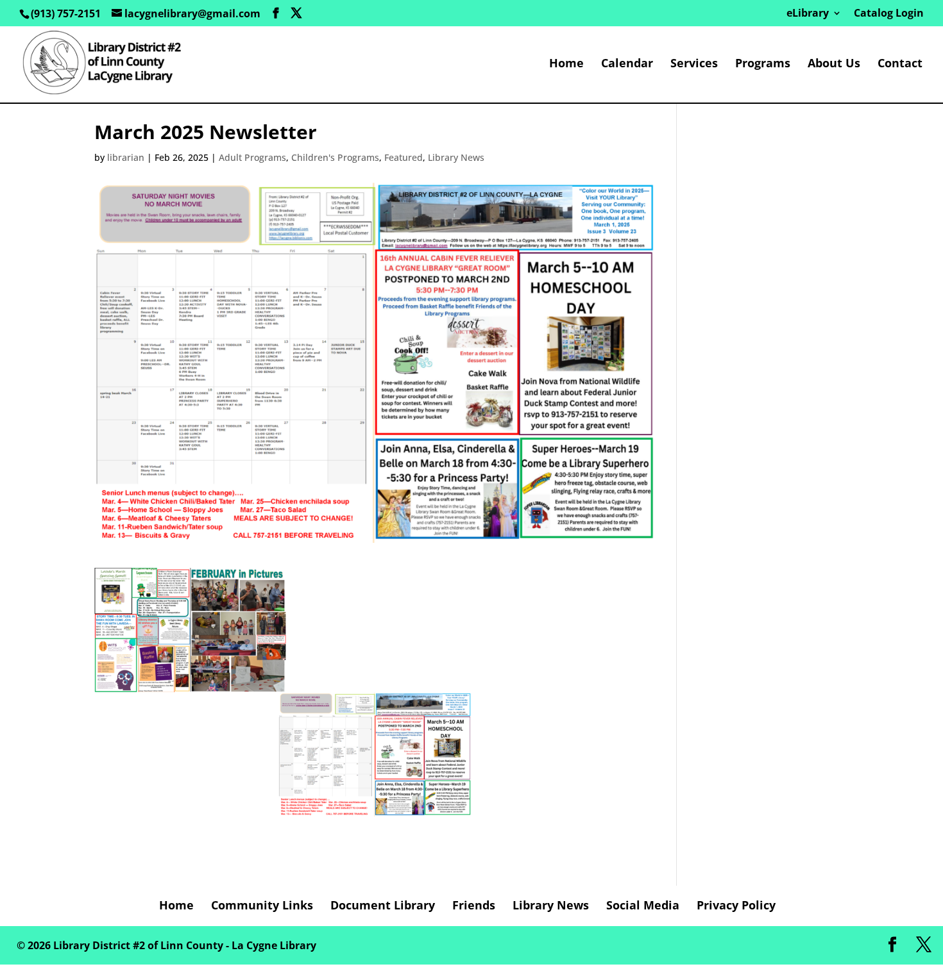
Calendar (627, 64)
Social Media (642, 905)
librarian (125, 157)
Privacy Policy (736, 905)
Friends (473, 905)
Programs (762, 64)
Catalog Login (889, 14)
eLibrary (807, 14)
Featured (403, 157)
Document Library (382, 905)
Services (694, 64)
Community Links (262, 905)
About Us (834, 64)
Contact (900, 64)
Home (566, 64)
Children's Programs (335, 157)
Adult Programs (252, 157)
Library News (456, 157)
